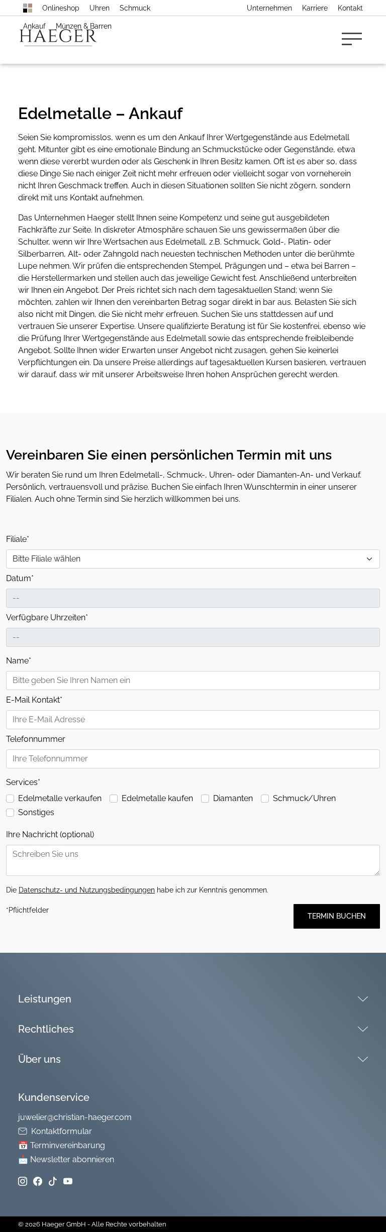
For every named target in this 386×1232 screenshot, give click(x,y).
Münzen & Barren (84, 26)
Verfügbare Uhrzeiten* (47, 617)
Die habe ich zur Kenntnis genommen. (137, 890)
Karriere (315, 8)
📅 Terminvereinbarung (61, 1145)
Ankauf (34, 26)
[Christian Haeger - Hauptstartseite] (27, 8)
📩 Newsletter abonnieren (66, 1159)
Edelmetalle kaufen (157, 798)
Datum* (20, 578)
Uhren (99, 8)
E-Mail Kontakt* (34, 700)
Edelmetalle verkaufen (60, 798)
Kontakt (350, 8)
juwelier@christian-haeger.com (75, 1117)
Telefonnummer (35, 739)
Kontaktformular (61, 1131)
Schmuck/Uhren (304, 798)
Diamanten (233, 798)
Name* (18, 660)
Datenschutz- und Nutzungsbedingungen (87, 890)
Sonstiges (36, 812)
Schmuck (135, 8)
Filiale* (17, 539)
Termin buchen (337, 916)
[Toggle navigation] (355, 40)
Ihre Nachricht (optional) (50, 834)
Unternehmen (269, 8)
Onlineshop (60, 8)
